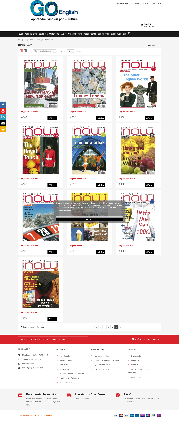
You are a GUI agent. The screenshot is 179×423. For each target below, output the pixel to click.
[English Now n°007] (40, 284)
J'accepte (89, 219)
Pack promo (136, 377)
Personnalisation (89, 215)
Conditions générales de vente (106, 360)
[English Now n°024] (138, 150)
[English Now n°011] (138, 217)
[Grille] (21, 51)
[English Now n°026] (40, 150)
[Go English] (54, 10)
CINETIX (36, 415)
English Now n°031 (78, 112)
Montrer (63, 51)
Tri (31, 51)
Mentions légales (101, 356)
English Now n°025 (78, 178)
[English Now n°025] (89, 150)
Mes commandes (66, 360)
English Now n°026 (29, 178)
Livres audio (136, 356)
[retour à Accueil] (19, 39)
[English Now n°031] (89, 83)
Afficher (52, 118)
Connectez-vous (122, 3)
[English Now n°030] (138, 83)
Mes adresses (65, 369)
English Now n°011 (127, 245)
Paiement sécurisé (101, 369)
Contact (145, 3)
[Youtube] (154, 339)
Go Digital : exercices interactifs (138, 371)
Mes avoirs (63, 365)
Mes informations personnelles (71, 373)
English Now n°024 (127, 178)
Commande (135, 3)
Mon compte (156, 3)
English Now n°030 (127, 112)
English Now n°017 (78, 245)
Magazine (135, 360)
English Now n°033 (29, 112)
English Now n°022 (29, 245)
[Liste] (25, 51)
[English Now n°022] (40, 217)
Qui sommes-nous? (102, 365)
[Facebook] (158, 339)
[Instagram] (149, 339)
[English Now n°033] (40, 83)
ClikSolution (47, 415)
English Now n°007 (29, 312)
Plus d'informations (64, 211)
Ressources (135, 365)
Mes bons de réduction (69, 378)
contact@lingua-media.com (32, 368)
